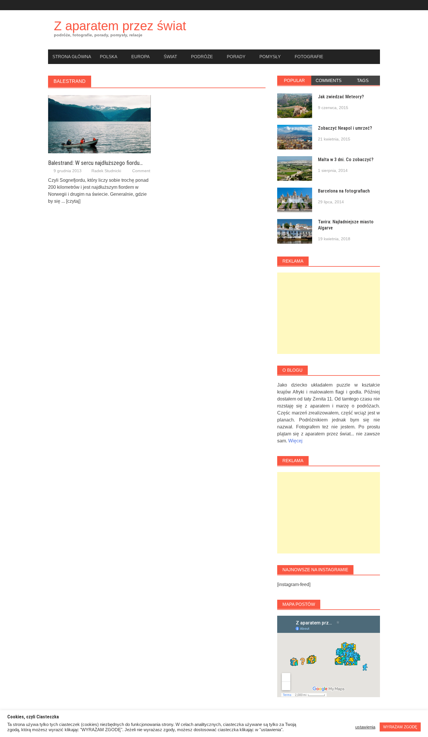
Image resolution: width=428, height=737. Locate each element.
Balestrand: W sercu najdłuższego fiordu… (95, 162)
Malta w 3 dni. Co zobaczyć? (346, 159)
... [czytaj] (70, 201)
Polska (108, 56)
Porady (236, 56)
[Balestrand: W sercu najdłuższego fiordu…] (99, 123)
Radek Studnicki (106, 170)
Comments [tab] (329, 80)
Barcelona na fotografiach (344, 191)
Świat (170, 56)
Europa (140, 56)
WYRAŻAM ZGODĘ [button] (400, 727)
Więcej (295, 440)
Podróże (202, 56)
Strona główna (71, 56)
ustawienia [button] (365, 727)
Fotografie (309, 56)
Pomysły (270, 56)
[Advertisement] (328, 313)
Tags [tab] (363, 80)
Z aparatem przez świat (120, 26)
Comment (141, 170)
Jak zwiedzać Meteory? (341, 96)
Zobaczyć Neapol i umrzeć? (345, 128)
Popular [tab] (294, 80)
